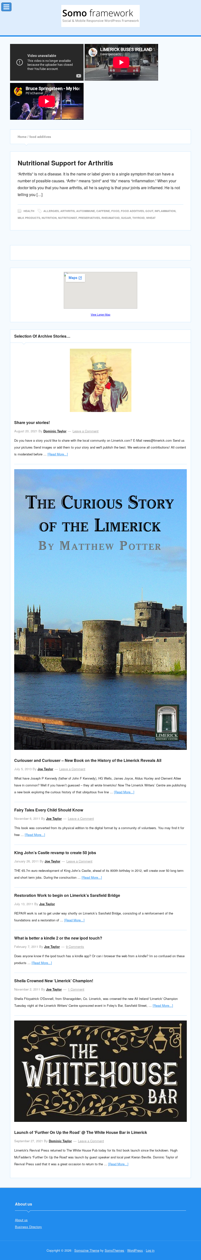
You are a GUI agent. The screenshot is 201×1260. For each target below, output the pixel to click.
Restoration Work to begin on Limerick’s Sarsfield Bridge (67, 895)
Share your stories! (32, 422)
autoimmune (85, 211)
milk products (29, 218)
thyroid (138, 218)
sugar (126, 218)
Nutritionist (67, 218)
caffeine (103, 211)
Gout (149, 211)
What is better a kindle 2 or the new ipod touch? (58, 938)
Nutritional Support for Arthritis (65, 162)
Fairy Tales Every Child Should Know (48, 810)
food (115, 211)
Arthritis (67, 211)
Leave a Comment (86, 431)
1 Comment (76, 989)
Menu (11, 6)
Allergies (51, 211)
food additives (132, 211)
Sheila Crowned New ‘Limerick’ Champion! (53, 980)
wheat (151, 218)
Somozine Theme (86, 1250)
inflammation (165, 211)
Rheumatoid (110, 218)
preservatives (89, 218)
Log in (150, 1250)
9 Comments (75, 946)
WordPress (135, 1250)
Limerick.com (100, 16)
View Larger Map (100, 314)
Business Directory (28, 1226)
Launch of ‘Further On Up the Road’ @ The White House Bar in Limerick (80, 1132)
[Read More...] (58, 454)
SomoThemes (114, 1250)
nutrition (49, 218)
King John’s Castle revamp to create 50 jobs (55, 852)
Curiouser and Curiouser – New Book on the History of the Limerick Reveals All (87, 760)
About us (21, 1220)
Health (29, 211)
